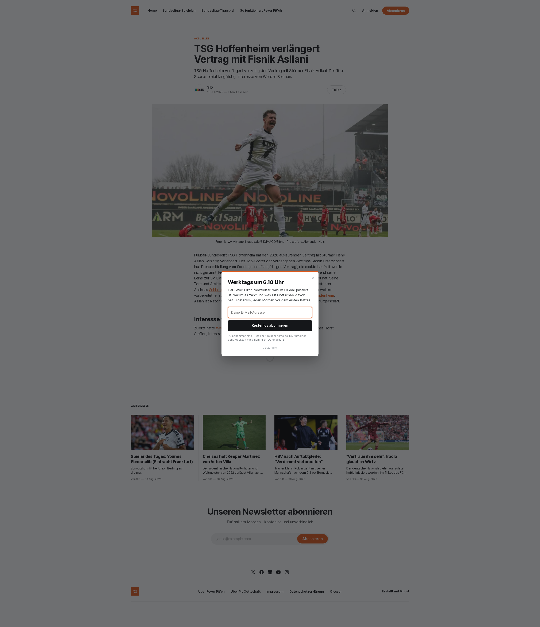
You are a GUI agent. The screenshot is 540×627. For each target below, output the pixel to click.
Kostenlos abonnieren (270, 325)
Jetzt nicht (270, 347)
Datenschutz (276, 339)
